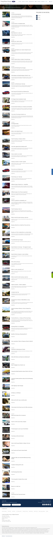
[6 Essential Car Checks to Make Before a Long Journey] (6, 301)
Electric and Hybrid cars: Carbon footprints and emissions (21, 50)
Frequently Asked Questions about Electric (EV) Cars (21, 371)
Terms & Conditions (4, 511)
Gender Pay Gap (36, 511)
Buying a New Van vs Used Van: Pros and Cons (20, 225)
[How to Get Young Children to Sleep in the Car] (6, 444)
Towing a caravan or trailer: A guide (18, 161)
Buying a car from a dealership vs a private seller (21, 232)
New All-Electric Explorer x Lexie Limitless (19, 254)
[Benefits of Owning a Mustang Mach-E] (6, 335)
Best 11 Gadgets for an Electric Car (18, 365)
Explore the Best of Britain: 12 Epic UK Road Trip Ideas (21, 309)
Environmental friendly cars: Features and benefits (21, 106)
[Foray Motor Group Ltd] (6, 1)
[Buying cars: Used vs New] (6, 41)
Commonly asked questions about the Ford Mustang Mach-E (22, 379)
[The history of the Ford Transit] (6, 437)
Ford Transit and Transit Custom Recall (19, 450)
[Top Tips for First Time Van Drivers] (6, 494)
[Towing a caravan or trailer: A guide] (6, 162)
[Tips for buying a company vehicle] (6, 140)
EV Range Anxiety (14, 123)
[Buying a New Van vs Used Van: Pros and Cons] (6, 226)
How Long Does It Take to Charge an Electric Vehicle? (22, 341)
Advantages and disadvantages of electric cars (20, 75)
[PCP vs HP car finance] (6, 263)
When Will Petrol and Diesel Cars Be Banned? (20, 356)
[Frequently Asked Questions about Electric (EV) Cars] (6, 372)
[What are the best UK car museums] (6, 415)
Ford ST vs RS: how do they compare (18, 421)
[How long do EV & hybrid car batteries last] (6, 92)
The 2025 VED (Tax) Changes (17, 239)
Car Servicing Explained (16, 14)
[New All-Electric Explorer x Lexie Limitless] (6, 255)
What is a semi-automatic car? (17, 269)
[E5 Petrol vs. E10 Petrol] (6, 394)
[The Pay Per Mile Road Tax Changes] (6, 68)
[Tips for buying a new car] (6, 210)
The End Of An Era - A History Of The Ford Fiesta (21, 318)
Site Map (47, 511)
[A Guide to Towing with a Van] (6, 466)
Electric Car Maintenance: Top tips (18, 83)
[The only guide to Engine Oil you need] (6, 480)
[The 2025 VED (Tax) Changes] (6, 241)
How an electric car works (16, 154)
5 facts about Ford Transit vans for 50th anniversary (21, 407)
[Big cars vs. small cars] (6, 487)
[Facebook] (43, 504)
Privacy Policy (9, 511)
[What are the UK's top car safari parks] (6, 401)
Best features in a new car (16, 32)
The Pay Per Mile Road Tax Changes (18, 67)
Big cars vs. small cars (15, 486)
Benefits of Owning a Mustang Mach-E (19, 334)
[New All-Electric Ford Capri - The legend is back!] (6, 248)
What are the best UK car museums (18, 415)
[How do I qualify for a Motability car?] (6, 200)
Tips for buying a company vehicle (18, 138)
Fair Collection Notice (19, 511)
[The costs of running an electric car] (6, 115)
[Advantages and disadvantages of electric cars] (6, 76)
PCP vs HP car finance (15, 261)
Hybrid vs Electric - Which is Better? (18, 284)
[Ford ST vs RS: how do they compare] (6, 422)
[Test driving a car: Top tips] (6, 178)
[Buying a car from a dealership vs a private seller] (6, 233)
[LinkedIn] (48, 504)
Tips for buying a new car (16, 209)
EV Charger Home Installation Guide (18, 99)
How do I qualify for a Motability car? (18, 200)
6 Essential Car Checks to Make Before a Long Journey (20, 300)
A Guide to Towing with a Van (17, 464)
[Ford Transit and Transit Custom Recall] (6, 451)
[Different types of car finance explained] (6, 193)
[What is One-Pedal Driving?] (6, 132)
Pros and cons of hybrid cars (17, 169)
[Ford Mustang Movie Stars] (6, 473)
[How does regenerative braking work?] (6, 147)
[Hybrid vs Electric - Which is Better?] (6, 285)
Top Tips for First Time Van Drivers (18, 494)
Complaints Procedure (25, 511)
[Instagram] (45, 504)
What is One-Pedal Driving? (17, 131)
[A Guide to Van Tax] (6, 293)
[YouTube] (50, 504)
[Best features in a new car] (6, 33)
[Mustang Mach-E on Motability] (6, 327)
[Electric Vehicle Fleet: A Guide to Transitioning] (6, 59)
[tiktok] (46, 504)
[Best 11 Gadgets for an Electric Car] (6, 365)
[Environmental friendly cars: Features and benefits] (6, 108)
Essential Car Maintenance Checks (18, 349)
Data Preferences (31, 511)
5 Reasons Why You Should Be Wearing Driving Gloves (20, 458)
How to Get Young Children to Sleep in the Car (20, 443)
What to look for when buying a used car (19, 277)
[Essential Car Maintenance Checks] (6, 349)
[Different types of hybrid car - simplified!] (6, 185)
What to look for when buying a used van (19, 217)
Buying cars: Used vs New (16, 41)
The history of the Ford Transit (17, 436)
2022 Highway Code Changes (17, 385)
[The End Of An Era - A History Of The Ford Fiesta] (6, 319)
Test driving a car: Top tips (16, 176)
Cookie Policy (13, 511)
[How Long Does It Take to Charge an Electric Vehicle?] (6, 342)
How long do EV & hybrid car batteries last (20, 91)
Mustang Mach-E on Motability (17, 326)
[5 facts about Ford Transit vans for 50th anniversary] (6, 408)
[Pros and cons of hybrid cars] (6, 170)
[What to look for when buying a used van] (6, 218)
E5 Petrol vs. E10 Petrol (16, 392)
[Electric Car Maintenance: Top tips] (6, 84)
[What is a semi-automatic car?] (6, 270)
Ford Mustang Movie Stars (16, 471)
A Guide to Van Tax (15, 292)
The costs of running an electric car (18, 114)
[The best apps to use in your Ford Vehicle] (6, 430)
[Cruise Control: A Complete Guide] (6, 24)
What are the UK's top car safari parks (19, 400)
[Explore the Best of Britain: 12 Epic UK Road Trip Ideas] (6, 309)
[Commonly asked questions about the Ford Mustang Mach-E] (6, 379)
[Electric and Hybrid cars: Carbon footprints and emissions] (6, 50)
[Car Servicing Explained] (6, 14)
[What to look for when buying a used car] (6, 278)
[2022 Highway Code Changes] (6, 387)
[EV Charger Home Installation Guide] (6, 100)
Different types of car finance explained (19, 192)
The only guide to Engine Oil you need (19, 479)
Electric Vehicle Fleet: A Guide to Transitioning (20, 59)
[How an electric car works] (6, 155)
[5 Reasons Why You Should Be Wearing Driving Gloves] (6, 458)
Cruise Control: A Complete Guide (18, 23)
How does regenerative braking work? (19, 146)
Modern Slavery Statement (42, 511)
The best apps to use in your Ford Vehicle (19, 428)
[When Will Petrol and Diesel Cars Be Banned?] (6, 358)
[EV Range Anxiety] (6, 124)
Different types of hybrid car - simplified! (19, 184)
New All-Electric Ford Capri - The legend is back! (21, 247)
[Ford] (13, 1)
